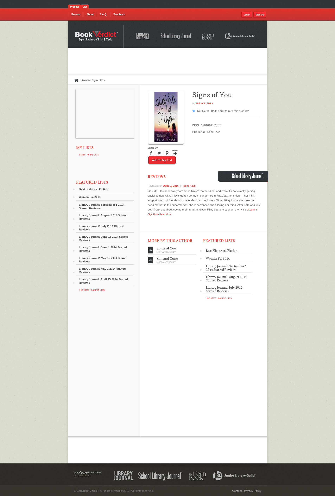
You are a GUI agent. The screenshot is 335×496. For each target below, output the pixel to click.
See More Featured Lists (92, 290)
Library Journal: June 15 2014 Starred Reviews (104, 238)
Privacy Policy (252, 490)
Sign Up (260, 14)
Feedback (119, 14)
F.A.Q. (103, 14)
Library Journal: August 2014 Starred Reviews (103, 217)
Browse (75, 14)
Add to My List (162, 160)
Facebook (151, 153)
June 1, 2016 (171, 185)
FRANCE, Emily (204, 103)
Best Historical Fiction (93, 189)
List (85, 6)
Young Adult (189, 185)
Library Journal (124, 476)
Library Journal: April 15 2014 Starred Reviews (103, 281)
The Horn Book (208, 36)
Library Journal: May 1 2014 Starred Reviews (102, 270)
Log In (246, 14)
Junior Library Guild (240, 37)
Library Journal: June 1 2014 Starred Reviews (103, 249)
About (90, 14)
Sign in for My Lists (89, 154)
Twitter (159, 153)
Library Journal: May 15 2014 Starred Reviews (103, 259)
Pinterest (167, 153)
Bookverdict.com (96, 36)
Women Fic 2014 (90, 196)
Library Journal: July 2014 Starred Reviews (101, 227)
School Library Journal (176, 37)
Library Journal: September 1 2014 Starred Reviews (101, 206)
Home (76, 80)
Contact (237, 490)
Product (74, 6)
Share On (153, 148)
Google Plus (175, 153)
